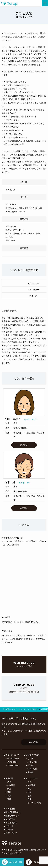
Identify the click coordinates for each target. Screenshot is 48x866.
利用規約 (9, 829)
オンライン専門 (34, 803)
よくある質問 (11, 822)
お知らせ (9, 826)
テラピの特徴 (13, 758)
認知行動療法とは (13, 812)
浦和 (9, 792)
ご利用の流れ (13, 765)
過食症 (30, 772)
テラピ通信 (10, 809)
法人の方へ (10, 819)
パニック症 (32, 762)
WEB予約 (33, 742)
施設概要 (9, 778)
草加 (9, 796)
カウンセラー (31, 778)
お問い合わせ (11, 833)
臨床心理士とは (12, 816)
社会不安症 (32, 769)
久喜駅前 (11, 785)
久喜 (9, 782)
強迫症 (30, 765)
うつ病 (30, 758)
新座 (9, 799)
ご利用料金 (12, 762)
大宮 (9, 789)
